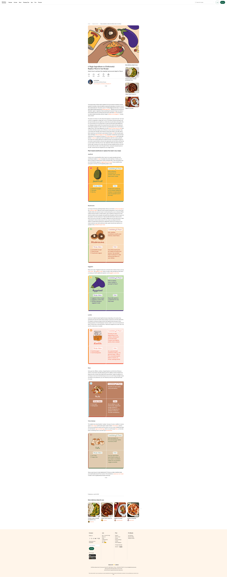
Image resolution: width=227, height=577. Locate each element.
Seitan (116, 429)
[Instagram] (91, 538)
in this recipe (115, 425)
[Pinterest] (97, 538)
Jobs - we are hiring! (106, 535)
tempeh (95, 425)
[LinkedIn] (99, 538)
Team (103, 538)
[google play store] (94, 558)
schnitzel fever (109, 430)
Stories (89, 23)
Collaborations (105, 539)
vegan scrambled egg (99, 429)
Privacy (116, 538)
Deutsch (116, 546)
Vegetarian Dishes (95, 23)
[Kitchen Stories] (4, 2)
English (120, 546)
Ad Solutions (130, 535)
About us (104, 536)
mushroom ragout (93, 210)
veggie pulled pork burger (106, 162)
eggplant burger (99, 271)
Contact (116, 541)
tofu (92, 425)
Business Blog (131, 536)
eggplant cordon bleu (114, 273)
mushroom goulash (118, 208)
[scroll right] (141, 509)
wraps (99, 159)
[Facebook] (90, 538)
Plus (104, 542)
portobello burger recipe (99, 224)
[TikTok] (93, 538)
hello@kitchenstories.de (131, 567)
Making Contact (131, 538)
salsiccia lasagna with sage (101, 134)
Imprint (116, 535)
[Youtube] (95, 538)
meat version (90, 271)
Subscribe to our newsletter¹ (92, 542)
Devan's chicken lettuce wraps (115, 128)
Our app (103, 541)
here (113, 133)
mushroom (94, 138)
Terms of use (117, 536)
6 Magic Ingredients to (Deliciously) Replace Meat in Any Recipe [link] (110, 23)
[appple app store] (94, 555)
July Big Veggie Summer (111, 136)
